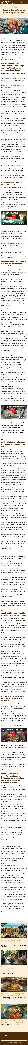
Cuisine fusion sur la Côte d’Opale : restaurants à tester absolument (13, 1021)
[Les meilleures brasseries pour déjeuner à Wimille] (14, 957)
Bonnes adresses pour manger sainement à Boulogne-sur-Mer (11, 941)
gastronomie (13, 7)
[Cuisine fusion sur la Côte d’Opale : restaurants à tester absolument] (14, 1011)
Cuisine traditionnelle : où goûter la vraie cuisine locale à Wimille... (13, 995)
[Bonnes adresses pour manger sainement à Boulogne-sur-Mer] (14, 930)
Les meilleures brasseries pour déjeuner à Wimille (11, 968)
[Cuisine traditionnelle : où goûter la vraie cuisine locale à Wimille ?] (14, 984)
